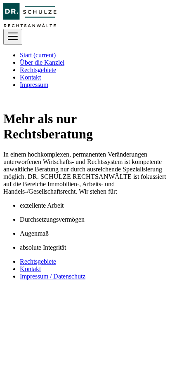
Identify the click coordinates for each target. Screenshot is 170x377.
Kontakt (30, 77)
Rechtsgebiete (38, 69)
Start (38, 55)
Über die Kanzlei (42, 62)
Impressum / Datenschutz (52, 276)
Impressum (34, 84)
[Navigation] (12, 37)
